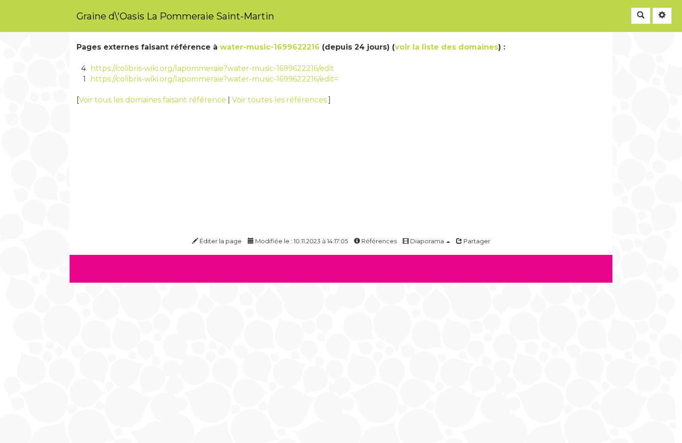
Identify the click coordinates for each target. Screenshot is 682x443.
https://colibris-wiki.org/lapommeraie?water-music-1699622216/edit (212, 68)
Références (378, 241)
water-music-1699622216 (270, 47)
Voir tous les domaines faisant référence (153, 99)
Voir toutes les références (280, 99)
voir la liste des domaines (446, 47)
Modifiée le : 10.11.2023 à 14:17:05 (301, 241)
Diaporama (427, 241)
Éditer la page (220, 241)
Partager (476, 241)
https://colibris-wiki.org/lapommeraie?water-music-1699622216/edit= (214, 79)
